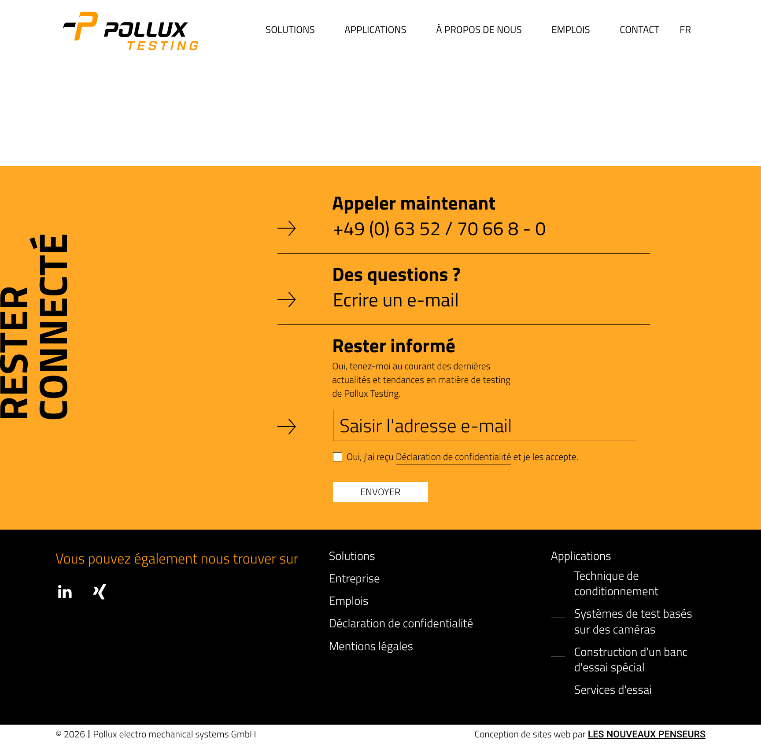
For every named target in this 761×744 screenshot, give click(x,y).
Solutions (290, 30)
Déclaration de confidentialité (453, 457)
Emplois (570, 30)
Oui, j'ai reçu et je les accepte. (462, 457)
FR (685, 29)
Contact (639, 30)
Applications (375, 30)
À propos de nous (478, 30)
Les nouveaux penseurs (647, 734)
